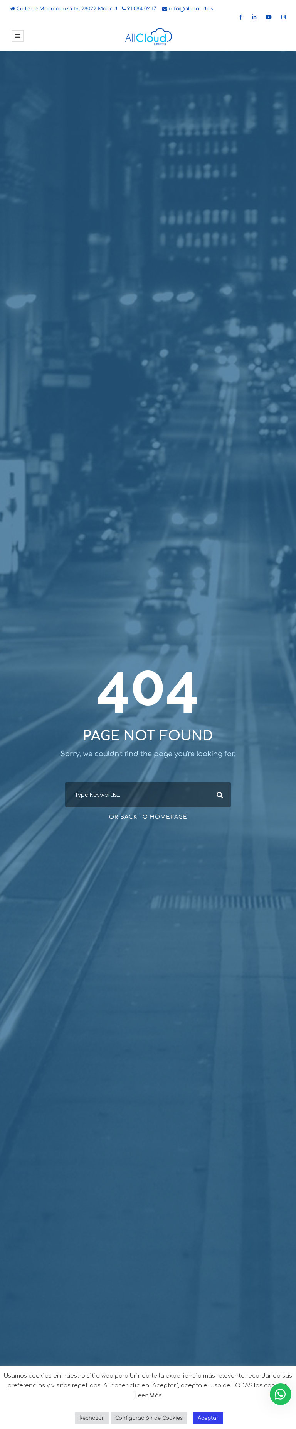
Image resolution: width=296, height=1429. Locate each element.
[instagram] (283, 17)
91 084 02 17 (141, 9)
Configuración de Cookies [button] (149, 1418)
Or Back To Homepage (148, 817)
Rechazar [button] (91, 1418)
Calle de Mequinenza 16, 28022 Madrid (66, 9)
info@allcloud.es (190, 9)
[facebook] (240, 17)
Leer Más (148, 1395)
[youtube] (269, 17)
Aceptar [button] (208, 1418)
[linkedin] (254, 17)
